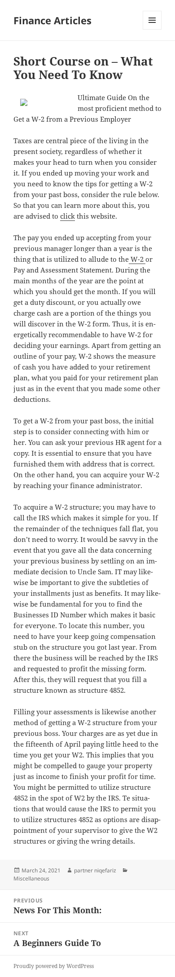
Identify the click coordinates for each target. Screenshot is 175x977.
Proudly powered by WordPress (53, 966)
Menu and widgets (152, 29)
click (67, 215)
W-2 (137, 259)
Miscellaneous (31, 878)
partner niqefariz (95, 870)
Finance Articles (52, 20)
